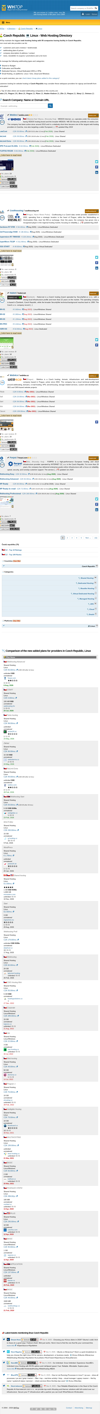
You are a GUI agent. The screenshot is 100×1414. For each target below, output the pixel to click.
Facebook (32, 1409)
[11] (96, 538)
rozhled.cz (8, 1204)
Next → (88, 538)
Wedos (13, 115)
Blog (41, 1409)
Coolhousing (16, 210)
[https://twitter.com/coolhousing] (96, 257)
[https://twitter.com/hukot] (96, 339)
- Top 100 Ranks (13, 555)
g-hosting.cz (12, 838)
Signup (94, 14)
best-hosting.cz (14, 1154)
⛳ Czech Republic (25, 29)
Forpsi (13, 457)
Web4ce (14, 375)
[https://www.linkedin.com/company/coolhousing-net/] (96, 268)
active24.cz (12, 731)
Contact (69, 1408)
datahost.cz (8, 948)
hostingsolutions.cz (15, 999)
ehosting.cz (8, 1100)
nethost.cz (12, 1179)
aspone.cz (12, 1255)
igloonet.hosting (14, 973)
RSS (54, 1409)
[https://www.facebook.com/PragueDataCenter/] (96, 262)
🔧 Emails (91, 614)
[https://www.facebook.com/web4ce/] (96, 422)
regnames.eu (9, 920)
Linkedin (50, 1409)
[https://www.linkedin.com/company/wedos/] (96, 172)
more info (10, 1346)
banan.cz (11, 1280)
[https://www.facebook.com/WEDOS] (96, 167)
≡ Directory (11, 29)
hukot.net (93, 293)
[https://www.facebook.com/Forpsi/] (96, 504)
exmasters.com (9, 894)
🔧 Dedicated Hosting (85, 583)
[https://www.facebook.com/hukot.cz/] (96, 345)
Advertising (79, 1408)
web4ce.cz (92, 376)
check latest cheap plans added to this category (40, 78)
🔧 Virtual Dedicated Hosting (83, 593)
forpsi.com (92, 458)
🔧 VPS (92, 604)
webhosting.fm (9, 706)
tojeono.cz (8, 1024)
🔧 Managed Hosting (86, 598)
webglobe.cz (12, 813)
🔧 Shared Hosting (87, 578)
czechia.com (12, 1230)
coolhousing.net (90, 211)
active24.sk (12, 864)
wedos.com (92, 115)
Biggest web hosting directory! (17, 10)
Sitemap (89, 1408)
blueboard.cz (13, 1125)
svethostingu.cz (14, 1306)
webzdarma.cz (13, 759)
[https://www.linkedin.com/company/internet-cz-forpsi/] (96, 509)
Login (88, 14)
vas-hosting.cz (13, 1049)
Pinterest (45, 1409)
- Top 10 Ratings (13, 550)
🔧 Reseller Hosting (87, 588)
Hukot (13, 293)
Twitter (37, 1409)
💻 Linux (38, 29)
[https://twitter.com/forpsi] (96, 499)
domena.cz (12, 1075)
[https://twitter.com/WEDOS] (96, 161)
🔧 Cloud (91, 609)
